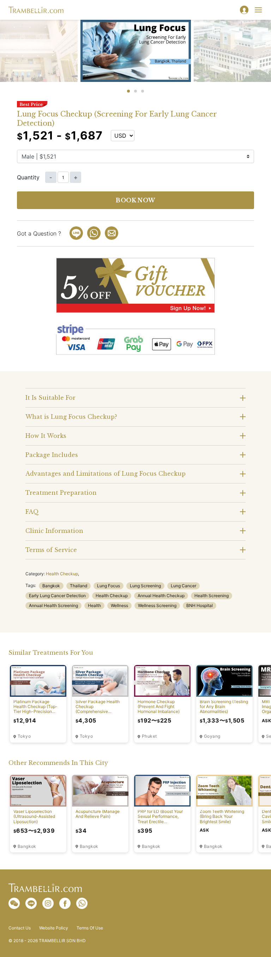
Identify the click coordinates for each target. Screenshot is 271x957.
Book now (135, 200)
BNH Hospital (199, 605)
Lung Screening (145, 585)
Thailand (78, 585)
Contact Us (19, 928)
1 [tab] (128, 91)
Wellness (119, 605)
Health (94, 605)
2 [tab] (135, 91)
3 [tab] (142, 91)
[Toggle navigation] (258, 10)
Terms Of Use (90, 928)
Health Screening (211, 595)
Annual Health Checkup (161, 595)
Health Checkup (62, 573)
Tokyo (24, 736)
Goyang (212, 736)
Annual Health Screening (53, 605)
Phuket (149, 736)
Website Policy (53, 928)
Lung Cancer (183, 585)
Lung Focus (108, 585)
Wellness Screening (157, 605)
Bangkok (51, 585)
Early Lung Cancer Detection (57, 595)
